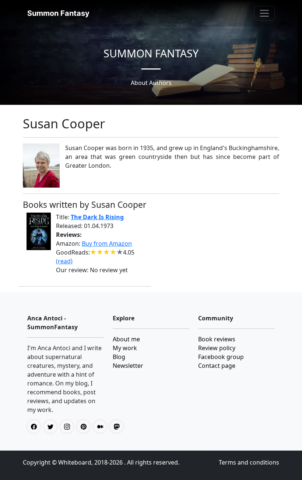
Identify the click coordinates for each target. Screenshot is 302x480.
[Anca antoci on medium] (102, 426)
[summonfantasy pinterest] (85, 426)
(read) (64, 261)
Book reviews (216, 339)
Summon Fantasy (58, 13)
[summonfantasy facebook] (35, 426)
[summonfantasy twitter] (52, 426)
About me (126, 339)
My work (125, 348)
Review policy (216, 348)
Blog (119, 357)
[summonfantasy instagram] (68, 426)
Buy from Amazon (107, 243)
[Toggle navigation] (264, 13)
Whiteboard (74, 462)
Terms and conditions (249, 462)
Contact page (216, 366)
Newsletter (128, 366)
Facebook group (221, 357)
